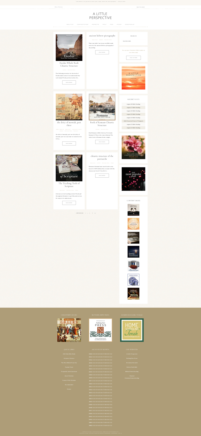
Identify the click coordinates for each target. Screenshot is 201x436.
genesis (61, 130)
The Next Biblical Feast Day (69, 362)
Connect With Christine (69, 380)
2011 (90, 398)
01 (93, 354)
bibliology (68, 129)
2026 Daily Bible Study (69, 354)
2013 (90, 392)
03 (96, 354)
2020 (90, 372)
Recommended (69, 384)
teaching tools (71, 69)
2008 (90, 407)
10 (108, 357)
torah (76, 190)
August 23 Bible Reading (133, 124)
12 (111, 357)
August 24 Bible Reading (133, 117)
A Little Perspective (100, 16)
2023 (90, 363)
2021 (90, 369)
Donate (69, 389)
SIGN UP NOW (133, 57)
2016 (90, 383)
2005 (90, 416)
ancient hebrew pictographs (102, 35)
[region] (69, 330)
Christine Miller (97, 431)
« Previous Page (79, 213)
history (99, 163)
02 (94, 354)
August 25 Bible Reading (133, 114)
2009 (90, 404)
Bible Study (95, 39)
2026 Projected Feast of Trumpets (133, 121)
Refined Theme (93, 433)
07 (103, 354)
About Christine (69, 376)
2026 (90, 354)
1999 (90, 422)
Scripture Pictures (69, 358)
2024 (90, 360)
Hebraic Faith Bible (132, 367)
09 (107, 357)
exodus (64, 69)
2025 (90, 357)
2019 (90, 375)
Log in (120, 433)
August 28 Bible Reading (133, 104)
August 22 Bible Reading (133, 127)
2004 (90, 419)
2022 (90, 366)
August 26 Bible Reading (133, 111)
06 (101, 354)
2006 (90, 413)
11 (110, 357)
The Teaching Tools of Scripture (69, 185)
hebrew (101, 39)
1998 (90, 425)
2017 (90, 380)
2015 (90, 386)
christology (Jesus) (76, 129)
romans (97, 129)
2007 (90, 410)
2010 (90, 401)
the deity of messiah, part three (69, 124)
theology (75, 130)
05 (100, 354)
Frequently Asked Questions (69, 371)
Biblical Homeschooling (132, 371)
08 (105, 354)
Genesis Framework (105, 433)
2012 (90, 395)
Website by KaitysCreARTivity (111, 431)
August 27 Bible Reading (133, 107)
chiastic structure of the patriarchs (102, 157)
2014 (90, 389)
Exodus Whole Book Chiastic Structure (69, 64)
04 (98, 354)
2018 (90, 377)
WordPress (114, 433)
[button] (70, 330)
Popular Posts (69, 367)
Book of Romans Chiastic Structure (102, 124)
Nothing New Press (131, 358)
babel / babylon (60, 129)
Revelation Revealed (132, 362)
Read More (69, 82)
